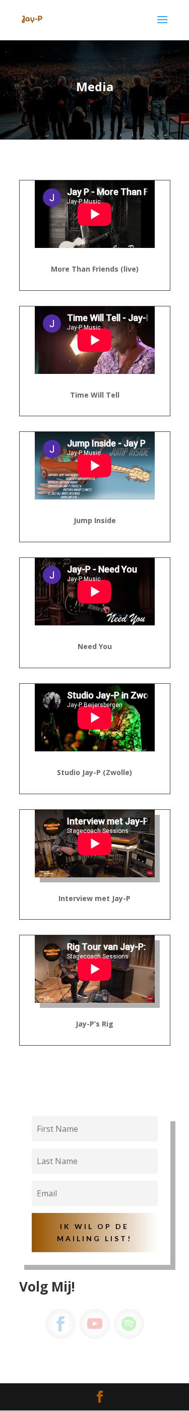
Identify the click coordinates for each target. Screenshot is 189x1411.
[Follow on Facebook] (60, 1324)
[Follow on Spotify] (129, 1324)
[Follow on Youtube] (95, 1324)
